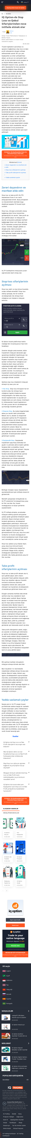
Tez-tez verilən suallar (19, 1125)
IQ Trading (6, 1114)
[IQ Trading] (15, 1087)
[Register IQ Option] (15, 940)
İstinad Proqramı (18, 1128)
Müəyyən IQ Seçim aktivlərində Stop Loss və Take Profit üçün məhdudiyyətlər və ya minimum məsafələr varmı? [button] (15, 776)
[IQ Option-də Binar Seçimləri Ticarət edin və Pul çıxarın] (6, 1035)
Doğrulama (20, 1117)
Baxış (20, 1114)
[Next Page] (6, 890)
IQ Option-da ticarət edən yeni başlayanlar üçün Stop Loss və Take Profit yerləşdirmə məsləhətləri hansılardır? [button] (15, 788)
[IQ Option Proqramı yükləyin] (20, 848)
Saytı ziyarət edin (15, 920)
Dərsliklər (8, 13)
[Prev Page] (3, 890)
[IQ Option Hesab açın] (6, 1026)
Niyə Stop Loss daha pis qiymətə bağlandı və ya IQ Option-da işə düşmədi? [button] (14, 765)
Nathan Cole (11, 31)
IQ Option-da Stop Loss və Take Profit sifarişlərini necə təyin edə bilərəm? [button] (14, 744)
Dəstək (14, 1114)
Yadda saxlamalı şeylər (13, 177)
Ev (2, 13)
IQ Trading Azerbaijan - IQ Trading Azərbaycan (13, 1134)
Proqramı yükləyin (8, 1117)
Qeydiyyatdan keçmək (17, 1119)
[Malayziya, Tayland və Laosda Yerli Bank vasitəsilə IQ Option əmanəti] (8, 872)
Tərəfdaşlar (12, 1122)
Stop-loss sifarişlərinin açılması (16, 170)
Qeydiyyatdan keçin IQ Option (15, 7)
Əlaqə (20, 1122)
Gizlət (19, 162)
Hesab (5, 1122)
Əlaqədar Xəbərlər (10, 808)
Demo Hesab (7, 1128)
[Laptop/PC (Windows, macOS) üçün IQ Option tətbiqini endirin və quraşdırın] (6, 1017)
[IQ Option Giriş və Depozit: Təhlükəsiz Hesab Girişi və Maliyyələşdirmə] (8, 823)
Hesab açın (15, 925)
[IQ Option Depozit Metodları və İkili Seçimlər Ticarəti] (6, 1049)
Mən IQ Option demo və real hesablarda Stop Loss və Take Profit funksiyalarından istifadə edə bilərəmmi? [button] (15, 755)
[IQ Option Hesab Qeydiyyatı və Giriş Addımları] (20, 872)
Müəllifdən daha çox (11, 813)
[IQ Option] (15, 915)
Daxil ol (5, 1119)
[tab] (15, 744)
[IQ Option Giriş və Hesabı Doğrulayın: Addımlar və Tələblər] (6, 1068)
